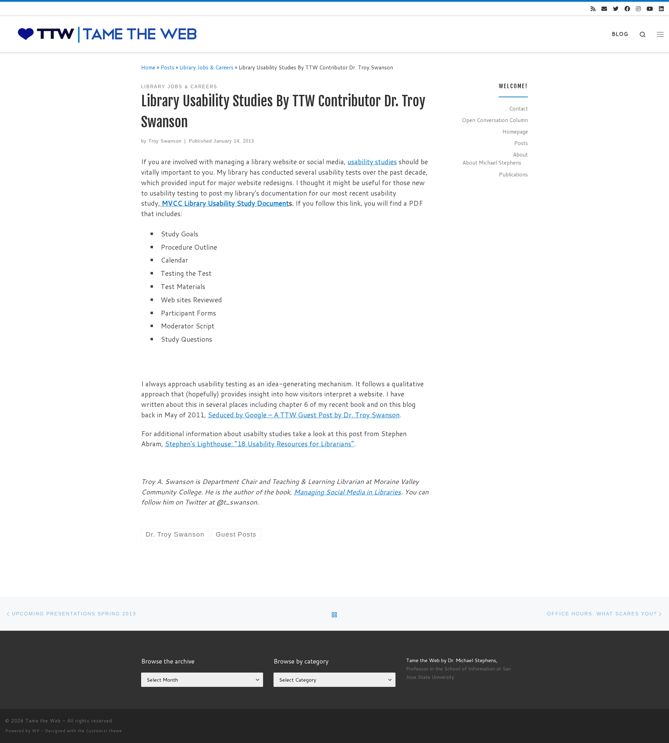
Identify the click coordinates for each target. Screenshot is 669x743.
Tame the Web (43, 721)
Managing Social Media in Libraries (347, 491)
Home (148, 67)
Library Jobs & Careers (206, 67)
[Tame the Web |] (107, 33)
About (520, 154)
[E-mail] (604, 9)
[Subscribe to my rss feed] (593, 9)
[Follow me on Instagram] (638, 9)
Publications (513, 174)
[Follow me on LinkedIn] (661, 9)
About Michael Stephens (491, 162)
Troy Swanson (165, 141)
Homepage (515, 131)
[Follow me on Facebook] (627, 9)
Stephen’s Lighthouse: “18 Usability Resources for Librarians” (259, 443)
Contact (518, 108)
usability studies (372, 161)
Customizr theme (104, 731)
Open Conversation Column (495, 120)
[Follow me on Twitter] (615, 9)
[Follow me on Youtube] (650, 9)
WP (36, 731)
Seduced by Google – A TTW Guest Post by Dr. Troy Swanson (304, 414)
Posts (167, 67)
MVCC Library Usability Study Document (225, 203)
